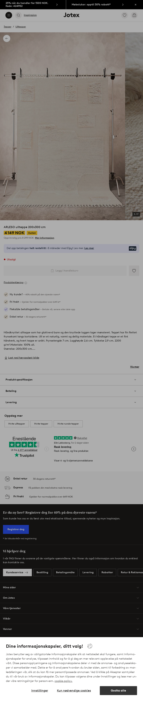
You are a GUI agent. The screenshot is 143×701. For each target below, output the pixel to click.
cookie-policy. (63, 681)
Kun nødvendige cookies (74, 690)
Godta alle (118, 690)
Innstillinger (39, 690)
